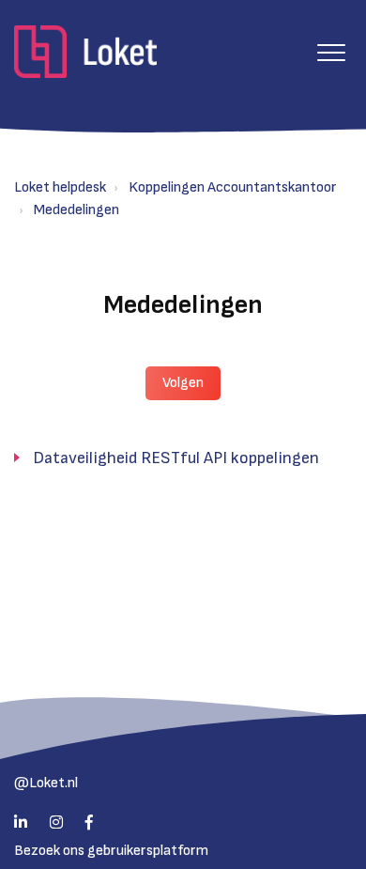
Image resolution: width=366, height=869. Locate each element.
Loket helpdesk (60, 187)
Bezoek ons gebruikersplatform (111, 851)
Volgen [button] (183, 383)
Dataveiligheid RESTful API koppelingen (176, 458)
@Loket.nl (46, 783)
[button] (331, 52)
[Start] (85, 51)
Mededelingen (76, 210)
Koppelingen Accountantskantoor (233, 187)
